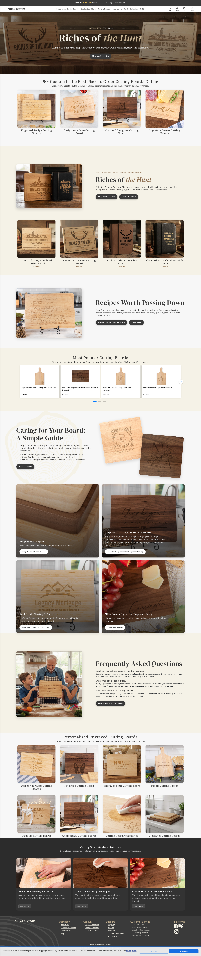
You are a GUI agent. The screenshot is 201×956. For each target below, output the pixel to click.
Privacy (108, 944)
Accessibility (113, 936)
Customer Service (68, 928)
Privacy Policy (131, 951)
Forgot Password (92, 925)
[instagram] (176, 933)
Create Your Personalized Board (111, 322)
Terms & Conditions (97, 944)
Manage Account (92, 928)
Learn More (136, 322)
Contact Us (66, 930)
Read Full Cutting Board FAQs (110, 703)
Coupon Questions (116, 933)
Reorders (111, 930)
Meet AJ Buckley (129, 197)
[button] (95, 401)
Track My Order (91, 930)
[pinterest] (181, 928)
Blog (62, 933)
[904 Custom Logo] (20, 9)
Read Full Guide (25, 466)
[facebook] (176, 928)
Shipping (111, 925)
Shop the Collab (86, 3)
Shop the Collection (100, 56)
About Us (65, 925)
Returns (111, 928)
